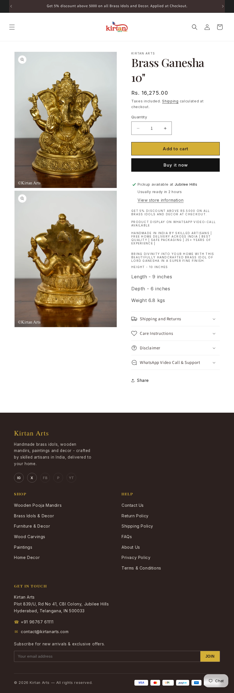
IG (19, 478)
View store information (160, 200)
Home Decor (27, 557)
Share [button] (143, 380)
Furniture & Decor (32, 526)
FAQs (127, 536)
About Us (131, 547)
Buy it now (176, 165)
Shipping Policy (137, 526)
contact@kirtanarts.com (42, 631)
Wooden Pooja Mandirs (38, 505)
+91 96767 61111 (33, 621)
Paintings (23, 547)
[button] (12, 27)
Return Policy (135, 515)
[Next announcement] (223, 6)
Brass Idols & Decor (34, 515)
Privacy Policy (136, 557)
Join (210, 656)
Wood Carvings (29, 536)
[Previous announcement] (11, 6)
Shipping (170, 101)
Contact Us (133, 505)
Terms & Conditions (141, 568)
